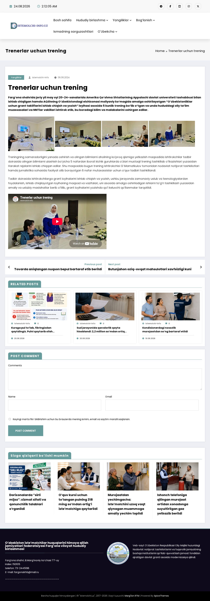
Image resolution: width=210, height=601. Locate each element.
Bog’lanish (144, 20)
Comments (15, 365)
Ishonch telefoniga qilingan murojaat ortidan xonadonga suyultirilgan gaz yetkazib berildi (96, 504)
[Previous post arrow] (9, 267)
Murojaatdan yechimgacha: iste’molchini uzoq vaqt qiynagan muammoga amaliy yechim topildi (50, 504)
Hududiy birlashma (90, 20)
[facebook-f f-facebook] (170, 6)
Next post (114, 264)
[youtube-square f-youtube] (179, 6)
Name (11, 396)
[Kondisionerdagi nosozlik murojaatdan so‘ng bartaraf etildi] (170, 306)
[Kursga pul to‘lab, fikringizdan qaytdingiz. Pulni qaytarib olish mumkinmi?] (39, 306)
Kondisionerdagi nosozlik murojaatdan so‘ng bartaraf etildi (165, 329)
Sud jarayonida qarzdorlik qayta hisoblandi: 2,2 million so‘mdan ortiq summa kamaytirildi (101, 329)
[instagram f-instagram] (189, 6)
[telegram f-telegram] (161, 6)
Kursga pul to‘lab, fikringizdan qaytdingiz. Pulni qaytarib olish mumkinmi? (32, 329)
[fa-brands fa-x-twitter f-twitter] (198, 6)
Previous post (93, 264)
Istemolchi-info (40, 77)
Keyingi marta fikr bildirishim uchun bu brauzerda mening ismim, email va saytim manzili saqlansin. (71, 419)
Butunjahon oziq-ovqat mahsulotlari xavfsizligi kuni (149, 269)
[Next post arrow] (201, 267)
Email (108, 396)
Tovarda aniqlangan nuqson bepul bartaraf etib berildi (58, 269)
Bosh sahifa (62, 20)
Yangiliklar (121, 20)
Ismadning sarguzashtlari (73, 31)
